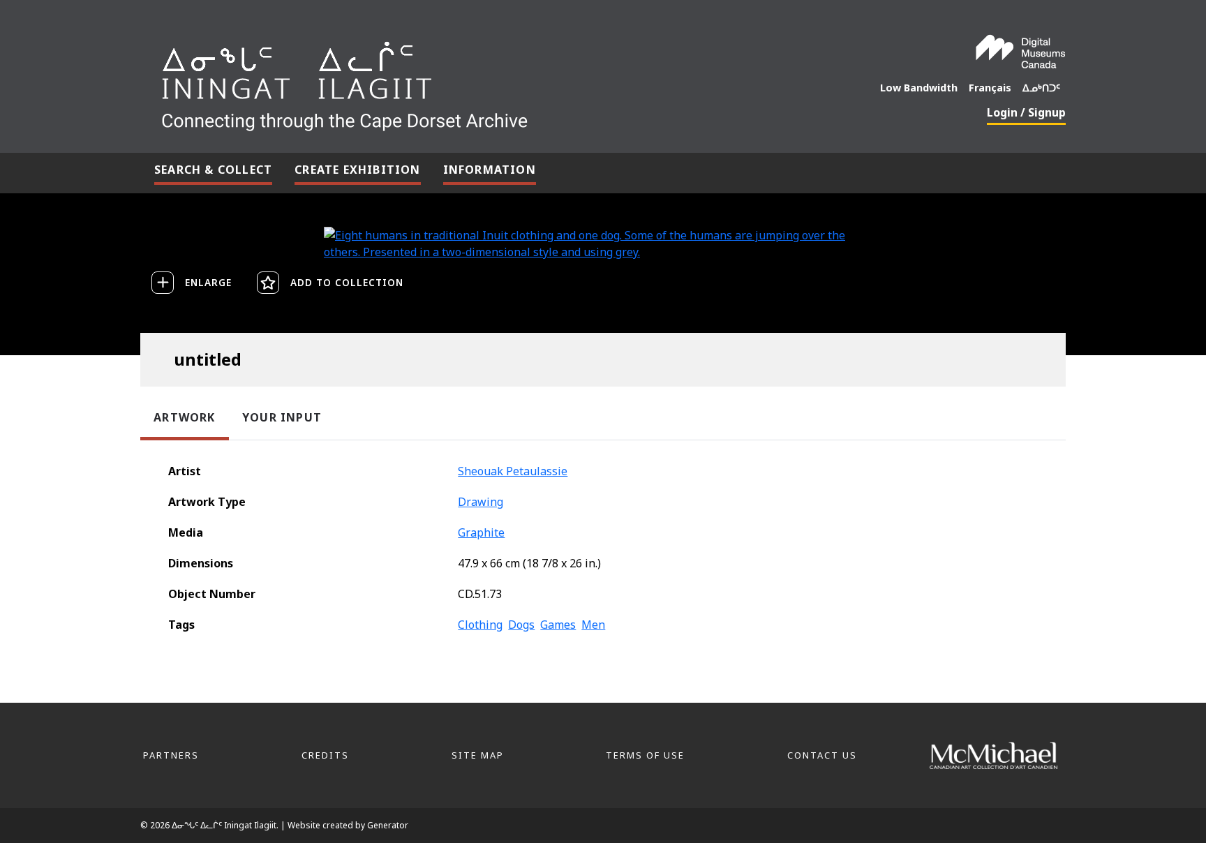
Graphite (481, 532)
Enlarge (208, 282)
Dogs (521, 624)
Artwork (184, 417)
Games (558, 624)
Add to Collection (346, 282)
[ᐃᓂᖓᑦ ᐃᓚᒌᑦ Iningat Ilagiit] (448, 81)
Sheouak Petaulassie (512, 471)
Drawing (480, 501)
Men (593, 624)
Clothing (480, 624)
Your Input (282, 417)
